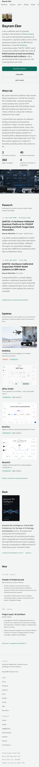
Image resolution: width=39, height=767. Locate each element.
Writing (26, 5)
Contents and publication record (12, 553)
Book (19, 5)
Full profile (19, 74)
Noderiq (23, 45)
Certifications (6, 745)
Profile (33, 5)
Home (4, 682)
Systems (12, 5)
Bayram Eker (6, 1)
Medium (4, 741)
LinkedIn (4, 737)
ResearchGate (6, 733)
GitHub (4, 724)
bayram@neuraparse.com (10, 672)
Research (4, 5)
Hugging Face (6, 728)
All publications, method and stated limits (15, 300)
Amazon (27, 553)
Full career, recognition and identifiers (14, 643)
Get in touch (19, 80)
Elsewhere (5, 710)
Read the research (19, 69)
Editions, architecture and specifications (14, 478)
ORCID (4, 720)
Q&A (3, 706)
